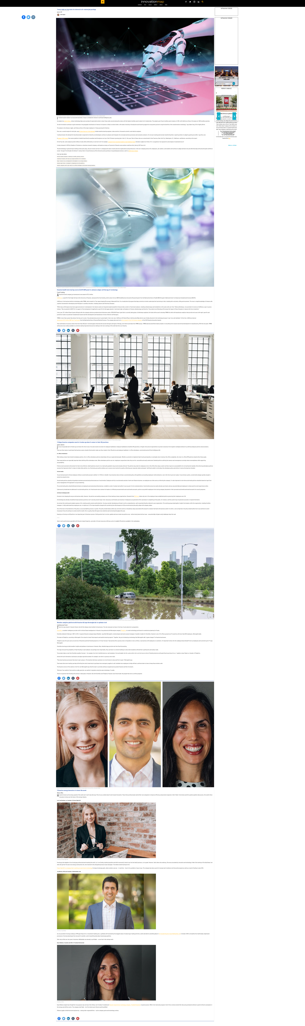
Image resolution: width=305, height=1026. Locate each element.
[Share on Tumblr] (73, 330)
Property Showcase (226, 89)
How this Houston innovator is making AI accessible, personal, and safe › (70, 156)
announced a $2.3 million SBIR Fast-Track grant (68, 320)
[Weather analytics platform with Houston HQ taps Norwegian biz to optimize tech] (135, 574)
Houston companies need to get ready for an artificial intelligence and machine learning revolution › (76, 165)
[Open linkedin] (198, 1)
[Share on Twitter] (63, 330)
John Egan (62, 14)
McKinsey (136, 496)
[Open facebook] (186, 1)
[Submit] (202, 2)
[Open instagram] (194, 1)
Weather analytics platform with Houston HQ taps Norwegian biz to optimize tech (82, 622)
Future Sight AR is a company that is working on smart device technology (74, 868)
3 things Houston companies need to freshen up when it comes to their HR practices (82, 442)
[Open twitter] (190, 1)
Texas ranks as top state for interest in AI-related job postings (76, 9)
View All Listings (232, 145)
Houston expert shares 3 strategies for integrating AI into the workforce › (71, 163)
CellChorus (59, 298)
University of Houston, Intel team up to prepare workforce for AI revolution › (71, 159)
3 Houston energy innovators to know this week (71, 790)
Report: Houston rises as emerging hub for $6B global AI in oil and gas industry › (72, 161)
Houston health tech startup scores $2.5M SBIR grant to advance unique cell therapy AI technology (87, 290)
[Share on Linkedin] (68, 330)
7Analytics (123, 630)
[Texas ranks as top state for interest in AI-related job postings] (135, 66)
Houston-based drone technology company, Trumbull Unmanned (125, 1005)
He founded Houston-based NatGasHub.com (170, 933)
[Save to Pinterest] (77, 330)
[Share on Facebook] (59, 330)
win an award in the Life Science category (132, 320)
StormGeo (59, 630)
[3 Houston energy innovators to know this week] (135, 734)
